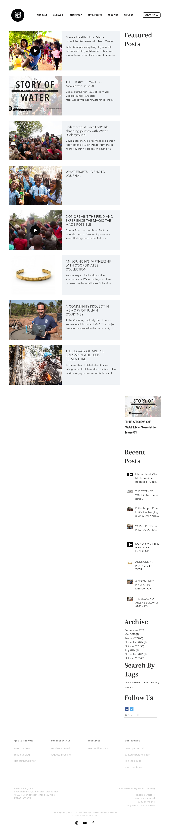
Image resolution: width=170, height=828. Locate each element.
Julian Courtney (151, 682)
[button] (58, 15)
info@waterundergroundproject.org (137, 788)
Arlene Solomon (133, 682)
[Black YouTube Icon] (85, 823)
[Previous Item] (129, 406)
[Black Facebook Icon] (93, 823)
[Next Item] (155, 406)
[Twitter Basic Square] (131, 709)
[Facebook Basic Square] (126, 709)
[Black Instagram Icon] (77, 823)
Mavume (129, 687)
